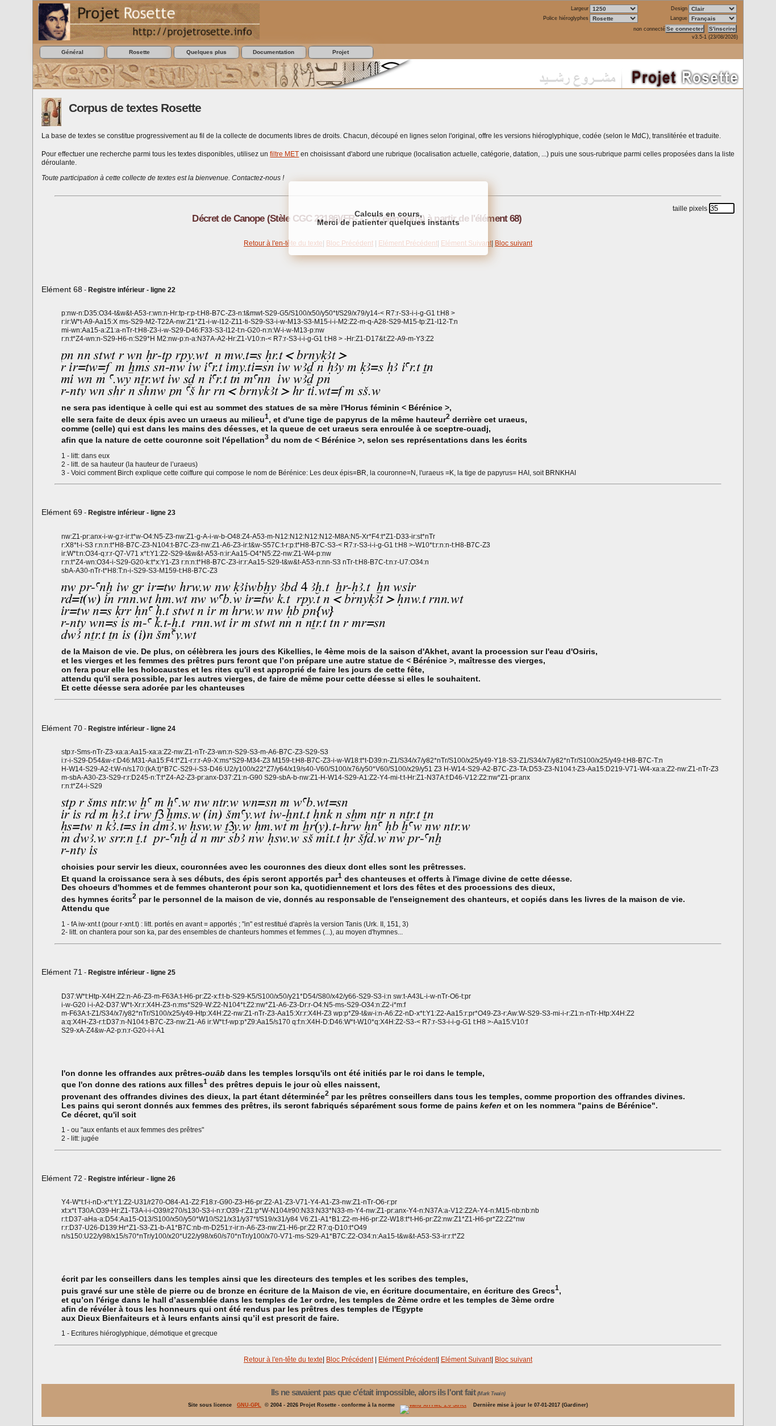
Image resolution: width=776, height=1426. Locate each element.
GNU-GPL (249, 1405)
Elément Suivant (466, 1359)
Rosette (139, 52)
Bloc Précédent (349, 1359)
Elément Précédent (407, 1359)
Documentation (273, 52)
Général (72, 52)
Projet (340, 52)
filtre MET (284, 154)
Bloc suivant (513, 243)
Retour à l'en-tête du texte (283, 243)
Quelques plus (206, 52)
